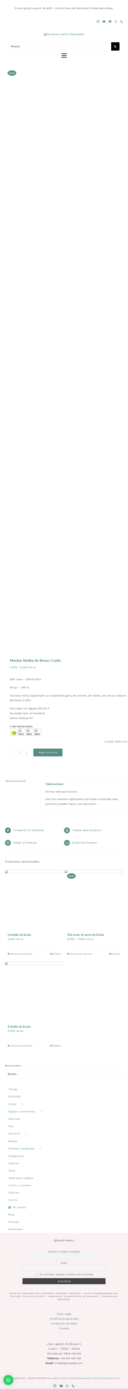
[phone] (121, 21)
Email (64, 1263)
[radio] (13, 732)
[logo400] (64, 34)
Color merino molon (21, 726)
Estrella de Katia (19, 1026)
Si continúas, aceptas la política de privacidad (66, 1274)
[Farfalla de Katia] (34, 899)
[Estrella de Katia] (34, 991)
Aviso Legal (64, 1313)
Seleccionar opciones (21, 954)
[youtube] (110, 21)
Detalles (56, 954)
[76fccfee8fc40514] (64, 358)
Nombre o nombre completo (64, 1251)
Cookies (64, 1328)
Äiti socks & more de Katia (85, 934)
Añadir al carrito (47, 752)
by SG (117, 1378)
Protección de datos (64, 1323)
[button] (8, 1380)
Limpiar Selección (116, 741)
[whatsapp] (116, 21)
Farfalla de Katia (19, 934)
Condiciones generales (64, 1318)
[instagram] (98, 21)
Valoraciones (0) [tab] (15, 781)
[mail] (104, 21)
